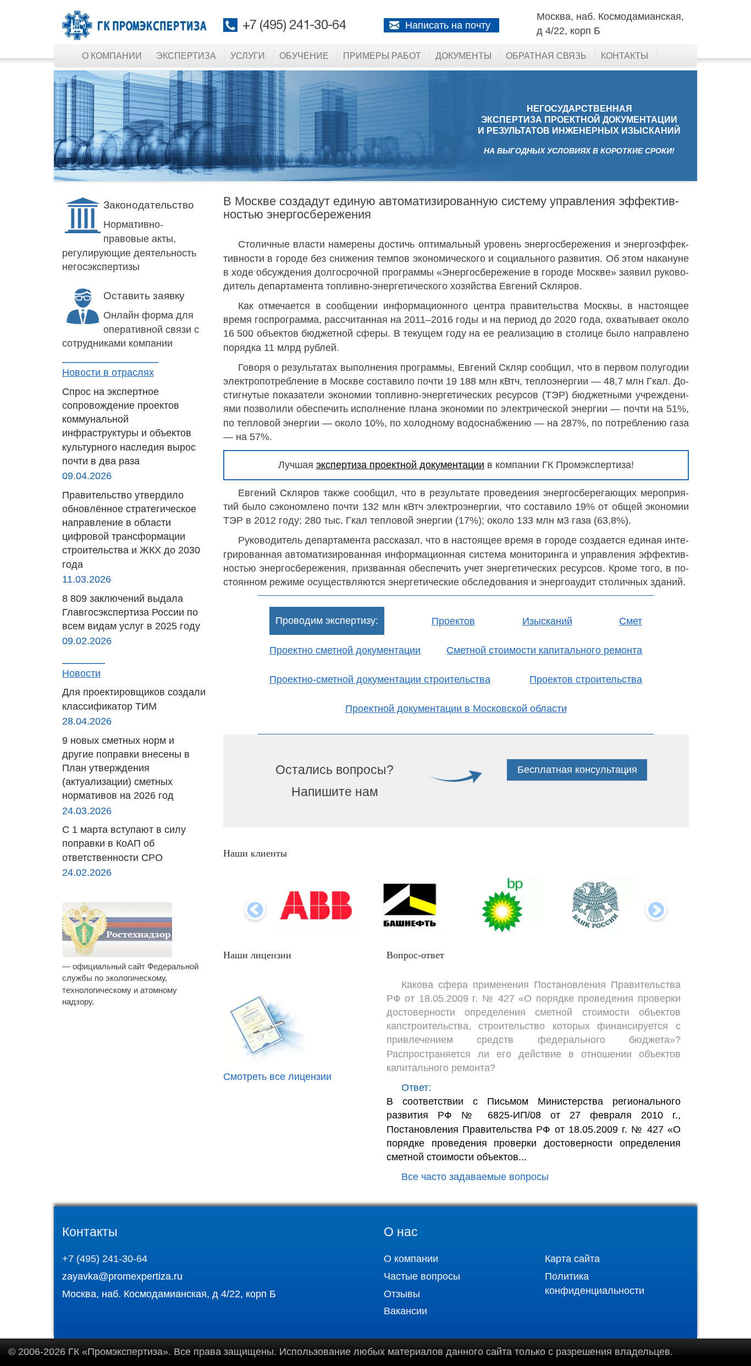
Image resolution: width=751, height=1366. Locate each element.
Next (656, 911)
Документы (463, 56)
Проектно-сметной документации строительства (379, 679)
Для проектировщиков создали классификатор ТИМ (134, 699)
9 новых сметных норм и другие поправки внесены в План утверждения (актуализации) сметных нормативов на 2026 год (126, 768)
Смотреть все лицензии (277, 1076)
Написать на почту (447, 25)
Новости (81, 673)
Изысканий (547, 621)
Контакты (624, 56)
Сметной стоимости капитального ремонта (544, 650)
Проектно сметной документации (345, 650)
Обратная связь (546, 56)
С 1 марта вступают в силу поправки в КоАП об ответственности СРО (124, 843)
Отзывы (402, 1293)
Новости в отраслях (108, 372)
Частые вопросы (422, 1276)
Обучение (304, 56)
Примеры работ (382, 56)
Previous (254, 911)
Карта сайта (572, 1258)
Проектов (453, 621)
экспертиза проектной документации (400, 464)
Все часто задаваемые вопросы (475, 1176)
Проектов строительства (585, 679)
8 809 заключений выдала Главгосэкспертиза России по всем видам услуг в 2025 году (131, 612)
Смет (630, 621)
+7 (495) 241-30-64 (294, 26)
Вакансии (405, 1310)
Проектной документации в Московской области (456, 708)
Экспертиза (186, 56)
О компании (112, 56)
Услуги (247, 56)
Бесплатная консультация (577, 769)
